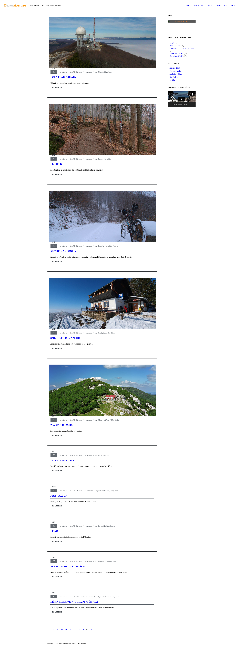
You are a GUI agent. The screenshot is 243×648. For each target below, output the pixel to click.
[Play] (171, 104)
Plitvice (117, 597)
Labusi (100, 526)
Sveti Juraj (106, 420)
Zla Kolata (173, 77)
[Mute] (189, 104)
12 (70, 629)
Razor (112, 491)
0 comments (88, 72)
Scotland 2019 (175, 71)
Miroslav (64, 72)
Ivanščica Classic (62, 460)
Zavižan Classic (61, 425)
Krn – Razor (58, 495)
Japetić (100, 333)
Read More (57, 87)
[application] (182, 99)
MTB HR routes (77, 72)
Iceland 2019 (174, 68)
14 (78, 629)
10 (62, 629)
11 (66, 629)
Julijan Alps (102, 491)
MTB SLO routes (77, 491)
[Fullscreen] (193, 104)
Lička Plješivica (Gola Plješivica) (74, 601)
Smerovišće (106, 333)
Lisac (108, 526)
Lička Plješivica (106, 597)
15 (83, 629)
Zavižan (117, 420)
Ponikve (115, 246)
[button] (182, 26)
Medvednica (107, 159)
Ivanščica (105, 455)
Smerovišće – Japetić (65, 338)
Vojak (110, 72)
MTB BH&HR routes (78, 597)
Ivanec (100, 455)
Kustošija (101, 246)
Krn (108, 491)
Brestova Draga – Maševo (68, 566)
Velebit (112, 420)
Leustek (100, 159)
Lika (104, 526)
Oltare (100, 420)
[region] (182, 26)
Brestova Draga (103, 561)
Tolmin (116, 491)
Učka (105, 72)
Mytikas (172, 80)
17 (91, 629)
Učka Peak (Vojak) (63, 77)
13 (74, 629)
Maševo (115, 561)
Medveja (100, 72)
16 (87, 629)
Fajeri (110, 561)
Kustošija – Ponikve (64, 251)
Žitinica (113, 333)
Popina (112, 526)
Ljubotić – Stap (175, 74)
